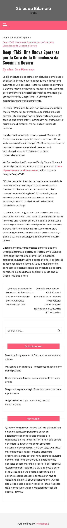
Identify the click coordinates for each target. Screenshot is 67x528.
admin (10, 69)
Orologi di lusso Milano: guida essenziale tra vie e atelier (32, 380)
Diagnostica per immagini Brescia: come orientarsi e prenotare (33, 391)
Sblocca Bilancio (33, 8)
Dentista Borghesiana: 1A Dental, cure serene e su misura (33, 357)
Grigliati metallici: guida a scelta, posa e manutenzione (27, 402)
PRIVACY (18, 491)
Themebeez (42, 523)
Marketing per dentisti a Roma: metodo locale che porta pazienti (33, 368)
